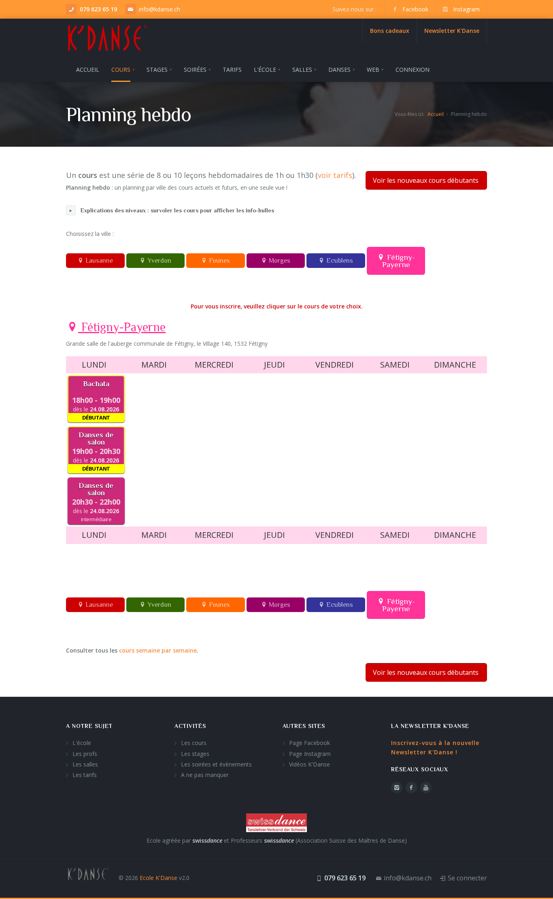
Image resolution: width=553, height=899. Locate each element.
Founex (218, 260)
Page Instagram (310, 754)
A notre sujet (89, 726)
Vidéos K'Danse (309, 764)
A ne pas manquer (205, 775)
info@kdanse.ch (159, 9)
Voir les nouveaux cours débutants (426, 180)
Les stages (195, 754)
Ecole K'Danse (158, 878)
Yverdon (158, 260)
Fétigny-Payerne (398, 261)
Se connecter (467, 877)
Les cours (193, 743)
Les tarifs (84, 775)
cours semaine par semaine (158, 650)
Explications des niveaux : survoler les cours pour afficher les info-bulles (177, 210)
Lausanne (98, 260)
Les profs (84, 754)
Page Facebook (309, 743)
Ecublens (339, 260)
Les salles (85, 764)
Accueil (436, 114)
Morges (278, 260)
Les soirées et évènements (216, 764)
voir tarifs (335, 175)
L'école (81, 743)
